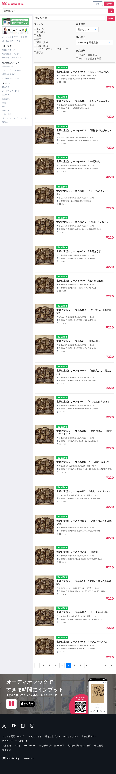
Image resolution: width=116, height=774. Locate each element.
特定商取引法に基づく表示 (51, 745)
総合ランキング (8, 50)
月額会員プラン (89, 736)
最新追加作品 (7, 66)
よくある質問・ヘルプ (11, 41)
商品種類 (80, 50)
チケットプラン (70, 736)
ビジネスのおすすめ (10, 78)
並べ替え (80, 37)
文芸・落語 (6, 114)
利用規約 (6, 745)
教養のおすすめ (8, 74)
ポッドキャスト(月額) (11, 91)
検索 (111, 18)
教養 (4, 103)
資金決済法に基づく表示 (79, 745)
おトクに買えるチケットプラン (15, 37)
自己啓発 (6, 99)
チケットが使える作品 (89, 58)
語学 (4, 106)
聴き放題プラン (52, 736)
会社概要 (98, 745)
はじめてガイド (34, 736)
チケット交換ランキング (12, 57)
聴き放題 (6, 87)
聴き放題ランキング (10, 54)
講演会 (5, 122)
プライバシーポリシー (24, 745)
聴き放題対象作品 (87, 55)
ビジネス (6, 95)
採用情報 (6, 750)
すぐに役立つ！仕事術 (11, 70)
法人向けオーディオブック (15, 741)
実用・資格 (6, 110)
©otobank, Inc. (29, 759)
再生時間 (80, 24)
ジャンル (38, 24)
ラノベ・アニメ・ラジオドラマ (15, 118)
